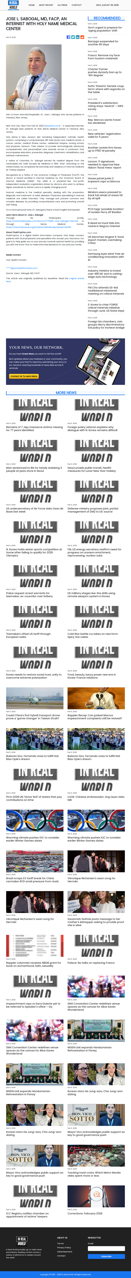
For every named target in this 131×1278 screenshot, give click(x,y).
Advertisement (64, 1251)
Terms (60, 1243)
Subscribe (106, 1256)
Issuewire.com (52, 125)
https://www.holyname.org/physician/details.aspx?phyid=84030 (38, 227)
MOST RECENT (46, 5)
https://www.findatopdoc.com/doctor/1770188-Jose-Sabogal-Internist (42, 221)
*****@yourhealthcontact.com (21, 268)
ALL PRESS (62, 5)
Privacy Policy (64, 1247)
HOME (32, 5)
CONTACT (77, 5)
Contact (61, 1255)
